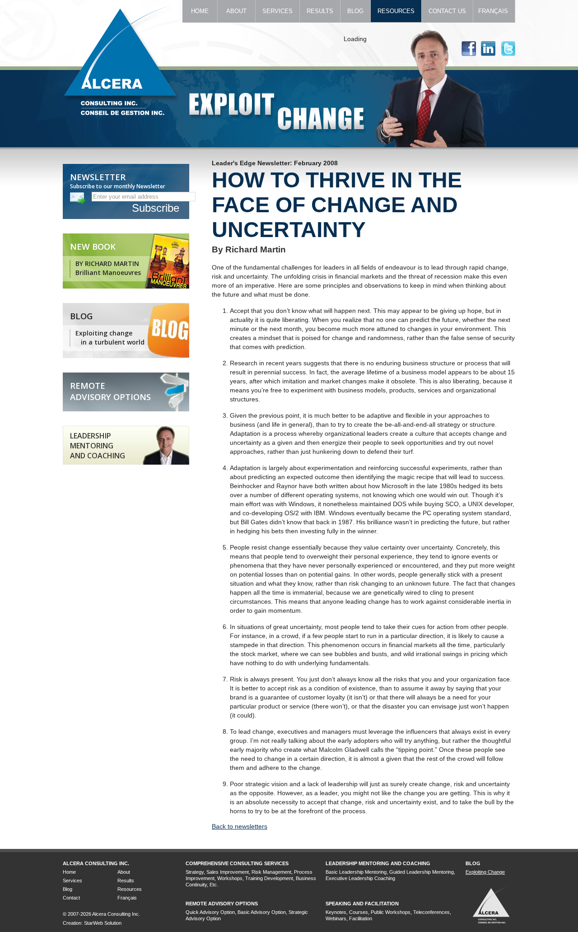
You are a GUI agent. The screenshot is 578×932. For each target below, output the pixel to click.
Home (199, 11)
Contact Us (447, 11)
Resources (396, 11)
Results (320, 11)
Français (494, 11)
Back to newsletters (239, 826)
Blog (355, 11)
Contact (71, 897)
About (236, 11)
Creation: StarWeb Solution (92, 923)
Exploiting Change (485, 872)
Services (277, 11)
